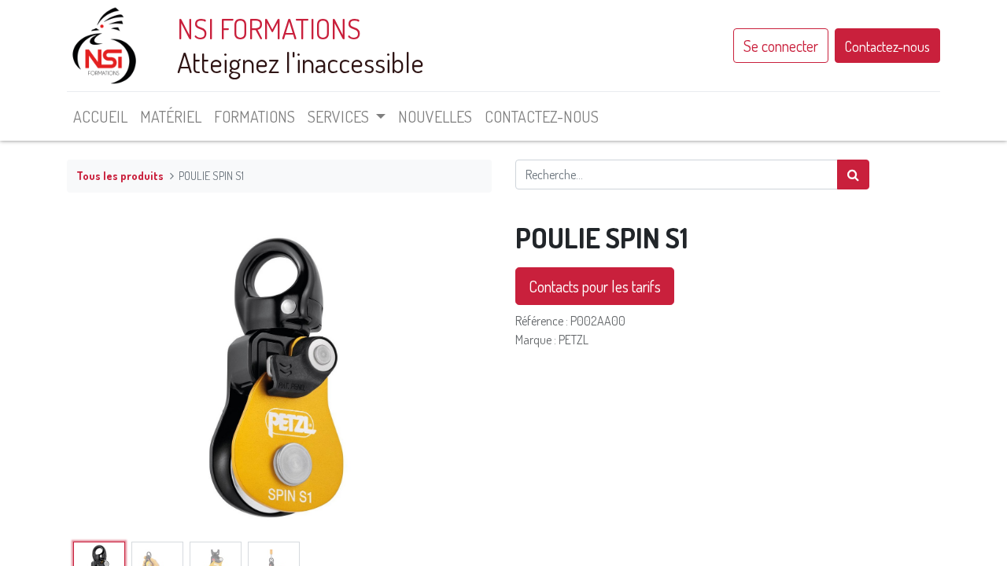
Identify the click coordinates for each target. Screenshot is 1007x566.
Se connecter (780, 45)
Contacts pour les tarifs (595, 286)
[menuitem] (100, 116)
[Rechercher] (853, 174)
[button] (99, 378)
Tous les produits (120, 175)
